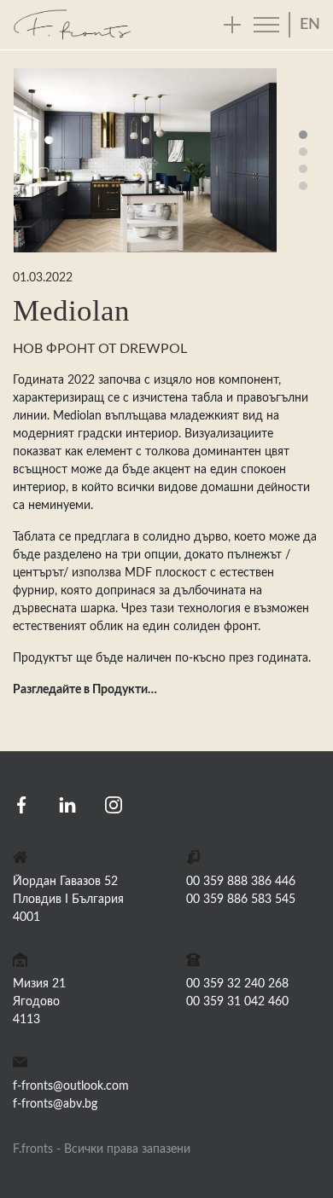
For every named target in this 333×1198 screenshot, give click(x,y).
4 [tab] (303, 185)
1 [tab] (303, 134)
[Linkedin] (67, 804)
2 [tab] (303, 151)
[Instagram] (113, 804)
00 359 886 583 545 (240, 900)
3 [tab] (303, 168)
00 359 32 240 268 (237, 984)
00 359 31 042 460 (237, 1002)
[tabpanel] (145, 160)
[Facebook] (21, 804)
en (310, 24)
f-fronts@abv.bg (55, 1104)
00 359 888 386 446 (240, 882)
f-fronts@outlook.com (71, 1086)
